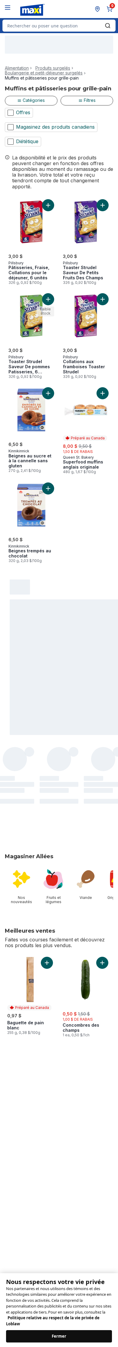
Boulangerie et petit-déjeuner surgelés (44, 73)
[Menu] (7, 7)
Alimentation (17, 68)
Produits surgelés (52, 68)
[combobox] (59, 26)
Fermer (59, 1335)
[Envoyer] (108, 26)
